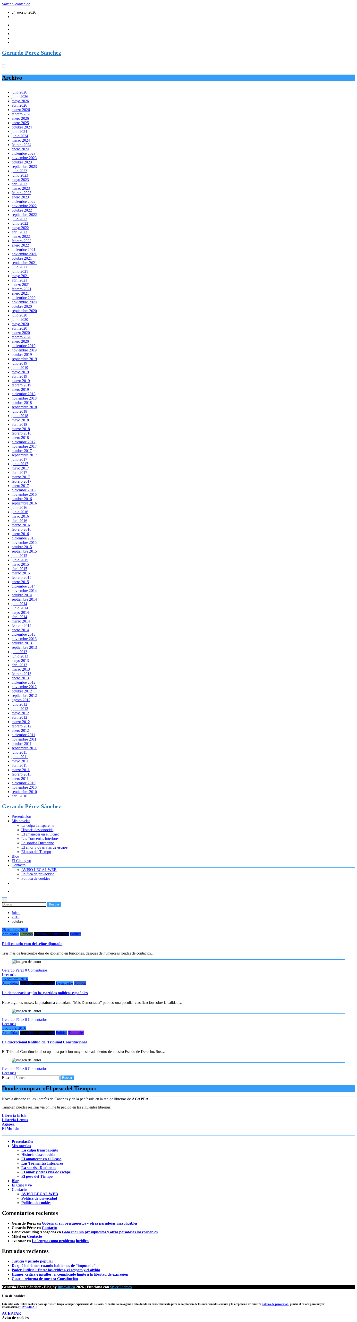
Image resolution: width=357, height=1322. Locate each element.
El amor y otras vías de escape (44, 847)
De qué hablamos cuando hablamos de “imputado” (53, 1265)
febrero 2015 (21, 577)
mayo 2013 (20, 660)
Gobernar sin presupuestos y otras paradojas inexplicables (89, 1223)
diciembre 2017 (23, 442)
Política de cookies (35, 878)
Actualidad (10, 934)
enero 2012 (20, 730)
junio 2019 (20, 368)
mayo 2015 (20, 564)
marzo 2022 (21, 236)
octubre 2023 (22, 162)
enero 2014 (20, 630)
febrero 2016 (21, 529)
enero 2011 (20, 778)
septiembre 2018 (24, 407)
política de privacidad (275, 1304)
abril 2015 (19, 569)
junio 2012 (20, 709)
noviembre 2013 (24, 639)
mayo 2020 (20, 324)
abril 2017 (19, 472)
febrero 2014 (21, 625)
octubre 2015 (22, 547)
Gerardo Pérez (13, 970)
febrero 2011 (21, 774)
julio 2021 (19, 267)
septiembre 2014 (24, 599)
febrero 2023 (21, 193)
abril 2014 (19, 617)
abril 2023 (19, 184)
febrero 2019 (21, 385)
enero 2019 (20, 389)
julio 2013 (19, 652)
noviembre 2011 (24, 739)
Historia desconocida (37, 830)
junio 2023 (20, 175)
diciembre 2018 (23, 394)
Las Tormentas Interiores (40, 838)
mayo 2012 (20, 713)
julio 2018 (19, 411)
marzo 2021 (21, 284)
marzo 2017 (21, 477)
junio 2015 (20, 560)
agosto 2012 (21, 700)
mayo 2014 (20, 612)
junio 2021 (20, 271)
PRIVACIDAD (27, 1307)
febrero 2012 (21, 726)
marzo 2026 (21, 110)
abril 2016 (19, 521)
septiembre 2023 (24, 166)
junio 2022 (20, 223)
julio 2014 (19, 604)
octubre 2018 (22, 403)
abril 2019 (19, 376)
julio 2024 (19, 131)
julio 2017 (19, 459)
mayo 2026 (20, 101)
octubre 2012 (22, 691)
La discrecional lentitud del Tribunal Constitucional (44, 1042)
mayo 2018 (20, 420)
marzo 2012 (21, 722)
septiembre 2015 (24, 551)
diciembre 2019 (23, 346)
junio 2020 (20, 319)
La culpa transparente (37, 825)
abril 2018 (19, 424)
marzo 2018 (21, 429)
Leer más (9, 974)
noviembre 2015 (24, 542)
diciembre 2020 (23, 298)
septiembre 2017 (24, 455)
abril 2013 (19, 665)
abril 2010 (19, 796)
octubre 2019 (22, 354)
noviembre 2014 (24, 591)
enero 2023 (20, 197)
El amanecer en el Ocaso (40, 834)
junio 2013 (20, 656)
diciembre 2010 (23, 783)
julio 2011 (19, 752)
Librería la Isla (14, 1115)
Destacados (64, 983)
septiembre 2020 (24, 311)
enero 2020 (20, 341)
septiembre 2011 (24, 748)
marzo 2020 (21, 333)
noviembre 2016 (24, 494)
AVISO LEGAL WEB (39, 870)
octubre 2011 (22, 744)
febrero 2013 (21, 674)
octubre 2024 (22, 127)
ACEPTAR (11, 1313)
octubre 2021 (22, 258)
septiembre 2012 (24, 695)
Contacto (19, 865)
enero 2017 (20, 486)
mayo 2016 (20, 516)
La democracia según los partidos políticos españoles (45, 993)
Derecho (26, 934)
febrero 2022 (21, 241)
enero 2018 (20, 437)
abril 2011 (19, 765)
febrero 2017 (21, 481)
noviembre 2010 (24, 787)
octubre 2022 (22, 210)
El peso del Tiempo (36, 852)
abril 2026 (19, 105)
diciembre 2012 (23, 682)
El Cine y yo (21, 861)
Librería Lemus (15, 1120)
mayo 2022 (20, 228)
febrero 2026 (21, 114)
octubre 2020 (22, 306)
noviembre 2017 (24, 446)
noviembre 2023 (24, 158)
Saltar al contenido (16, 4)
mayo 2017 (20, 468)
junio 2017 (20, 464)
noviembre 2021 (24, 254)
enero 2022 (20, 245)
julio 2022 (19, 219)
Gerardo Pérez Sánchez (31, 53)
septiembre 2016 (24, 503)
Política (75, 934)
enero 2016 (20, 534)
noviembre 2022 (24, 206)
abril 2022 (19, 232)
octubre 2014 (22, 595)
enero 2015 (20, 582)
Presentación (21, 816)
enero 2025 (20, 123)
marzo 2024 (21, 140)
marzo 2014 (21, 621)
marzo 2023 (21, 188)
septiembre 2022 (24, 215)
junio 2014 (20, 608)
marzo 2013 (21, 669)
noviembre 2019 (24, 350)
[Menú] (3, 64)
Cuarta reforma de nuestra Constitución (45, 1279)
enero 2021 (20, 293)
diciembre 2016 (23, 490)
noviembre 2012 (24, 687)
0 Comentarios (36, 970)
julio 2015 (19, 556)
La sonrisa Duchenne (37, 843)
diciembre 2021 (23, 249)
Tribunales (76, 1033)
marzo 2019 (21, 381)
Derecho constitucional (51, 934)
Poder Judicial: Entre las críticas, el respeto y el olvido (56, 1270)
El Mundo (10, 1128)
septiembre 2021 (24, 263)
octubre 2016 (22, 499)
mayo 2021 (20, 276)
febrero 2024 (21, 145)
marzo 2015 (21, 573)
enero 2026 (20, 118)
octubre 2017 (22, 451)
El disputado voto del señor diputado (32, 944)
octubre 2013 (22, 643)
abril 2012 (19, 717)
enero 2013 (20, 678)
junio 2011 (20, 757)
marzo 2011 (21, 770)
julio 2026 (19, 92)
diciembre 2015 (23, 538)
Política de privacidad (37, 874)
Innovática (66, 1287)
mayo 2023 (20, 180)
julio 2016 (19, 507)
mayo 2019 (20, 372)
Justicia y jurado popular (32, 1261)
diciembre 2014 (23, 586)
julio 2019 (19, 363)
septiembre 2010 (24, 792)
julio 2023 (19, 171)
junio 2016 (20, 512)
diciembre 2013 (23, 634)
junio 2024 (20, 136)
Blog (15, 856)
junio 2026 (20, 96)
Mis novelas (21, 821)
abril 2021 (19, 280)
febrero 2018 (21, 433)
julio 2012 (19, 704)
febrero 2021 (21, 289)
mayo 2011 (20, 761)
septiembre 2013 (24, 647)
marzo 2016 (21, 525)
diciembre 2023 (23, 153)
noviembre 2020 (24, 302)
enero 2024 (20, 149)
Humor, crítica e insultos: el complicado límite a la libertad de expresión (70, 1274)
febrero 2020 (21, 337)
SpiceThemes (121, 1287)
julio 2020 (19, 315)
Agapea (8, 1124)
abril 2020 (19, 328)
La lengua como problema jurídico (60, 1241)
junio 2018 (20, 416)
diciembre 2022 (23, 201)
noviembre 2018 (24, 398)
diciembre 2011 (23, 735)
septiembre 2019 (24, 359)
